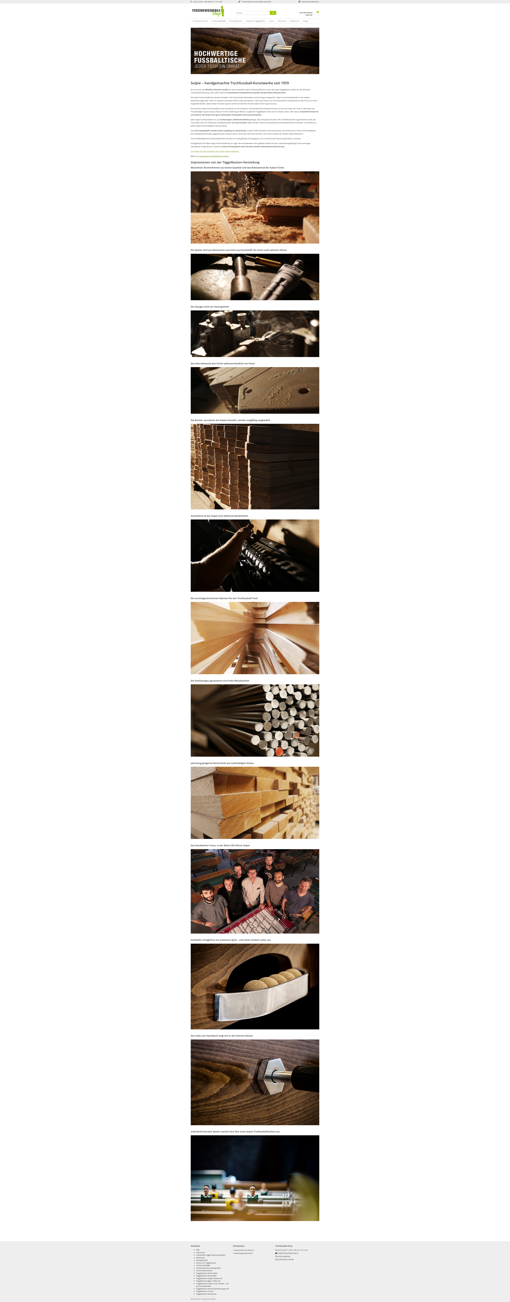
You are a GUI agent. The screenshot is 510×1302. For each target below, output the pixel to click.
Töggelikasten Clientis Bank (206, 1273)
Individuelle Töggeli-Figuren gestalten (210, 1255)
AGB (197, 1250)
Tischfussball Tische (200, 21)
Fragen (305, 21)
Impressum (200, 1252)
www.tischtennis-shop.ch (244, 1250)
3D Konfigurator (235, 21)
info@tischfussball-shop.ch (288, 1253)
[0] (316, 15)
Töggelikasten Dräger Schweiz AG (209, 1278)
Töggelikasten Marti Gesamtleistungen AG (212, 1289)
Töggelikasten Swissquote (206, 1294)
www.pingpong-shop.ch (243, 1253)
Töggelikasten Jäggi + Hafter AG (208, 1281)
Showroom (282, 21)
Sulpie (271, 21)
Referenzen (294, 21)
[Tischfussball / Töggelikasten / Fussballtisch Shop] (212, 11)
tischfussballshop (283, 1256)
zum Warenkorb (306, 13)
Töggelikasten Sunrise (204, 1291)
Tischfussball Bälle (219, 21)
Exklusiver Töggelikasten (255, 21)
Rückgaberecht (202, 1260)
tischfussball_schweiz (285, 1259)
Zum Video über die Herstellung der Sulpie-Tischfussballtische (215, 151)
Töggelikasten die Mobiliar (206, 1276)
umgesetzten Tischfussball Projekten (214, 156)
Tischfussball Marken (204, 1270)
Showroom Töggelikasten (206, 1263)
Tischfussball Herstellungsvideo (208, 1268)
